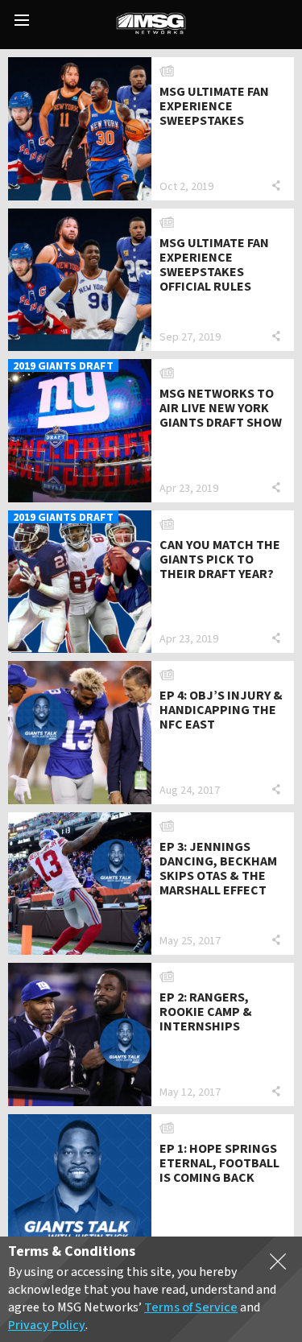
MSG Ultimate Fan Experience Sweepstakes (214, 106)
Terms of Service (191, 1307)
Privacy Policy (46, 1325)
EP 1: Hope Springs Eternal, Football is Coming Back (219, 1163)
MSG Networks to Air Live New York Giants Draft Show (220, 408)
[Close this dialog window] (278, 1265)
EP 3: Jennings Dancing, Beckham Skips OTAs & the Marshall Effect (218, 868)
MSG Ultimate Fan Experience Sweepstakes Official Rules (214, 264)
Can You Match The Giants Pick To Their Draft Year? (219, 559)
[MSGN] (151, 24)
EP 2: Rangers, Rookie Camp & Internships (205, 1012)
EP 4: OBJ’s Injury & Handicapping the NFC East (221, 710)
